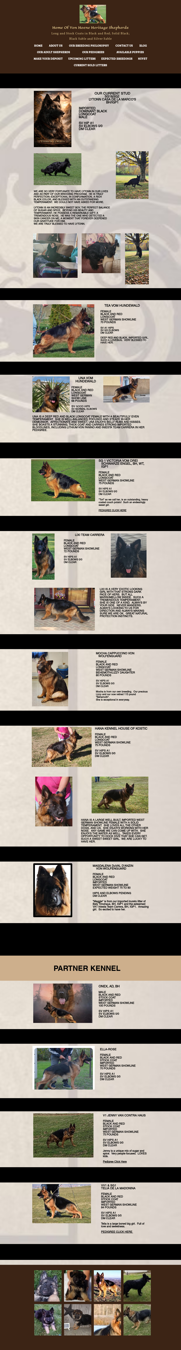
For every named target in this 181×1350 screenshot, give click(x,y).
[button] (48, 1286)
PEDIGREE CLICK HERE (112, 510)
